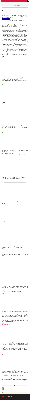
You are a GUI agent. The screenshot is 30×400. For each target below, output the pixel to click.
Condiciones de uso (4, 398)
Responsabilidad (8, 398)
